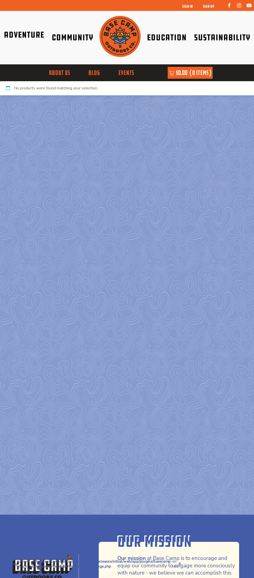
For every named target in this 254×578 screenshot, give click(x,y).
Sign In (187, 6)
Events (126, 72)
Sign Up (208, 6)
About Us (59, 72)
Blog (94, 72)
